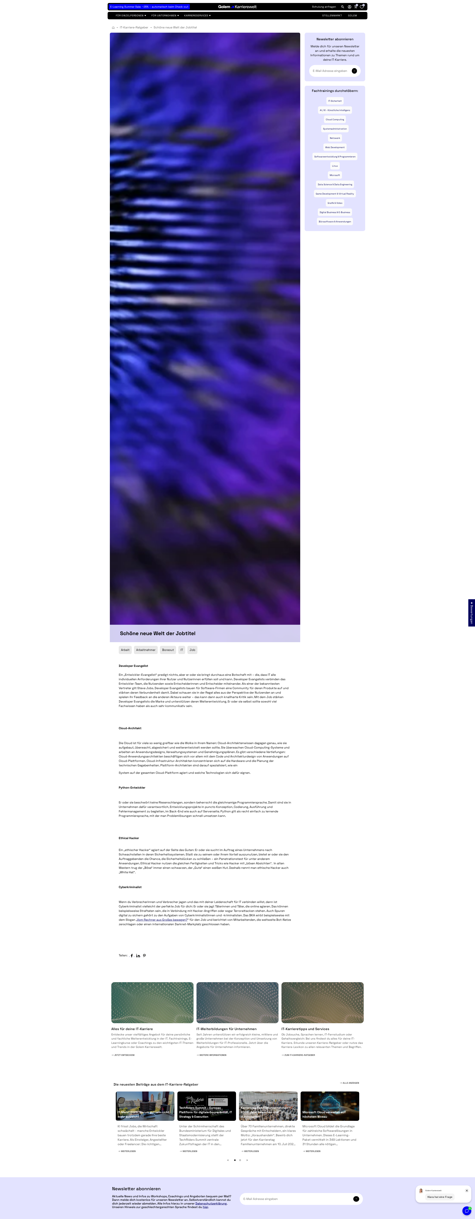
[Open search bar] (342, 6)
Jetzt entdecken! (124, 1055)
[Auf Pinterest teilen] (145, 955)
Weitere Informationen (212, 1055)
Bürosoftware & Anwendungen (335, 221)
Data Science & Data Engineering (335, 184)
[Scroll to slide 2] (240, 1160)
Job (192, 650)
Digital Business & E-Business (335, 212)
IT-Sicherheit (335, 100)
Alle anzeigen (350, 1082)
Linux (335, 165)
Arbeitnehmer (145, 650)
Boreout (168, 650)
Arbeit (125, 650)
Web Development (335, 147)
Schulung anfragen (324, 6)
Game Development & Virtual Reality (335, 193)
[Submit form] (356, 1199)
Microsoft (335, 175)
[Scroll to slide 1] (235, 1160)
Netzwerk (335, 138)
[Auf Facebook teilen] (132, 955)
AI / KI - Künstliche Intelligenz (335, 110)
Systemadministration (335, 128)
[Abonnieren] (354, 71)
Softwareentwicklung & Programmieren (335, 156)
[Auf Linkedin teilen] (139, 955)
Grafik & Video (335, 203)
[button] (350, 6)
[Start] (113, 27)
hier (205, 1207)
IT (182, 650)
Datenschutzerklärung (211, 1203)
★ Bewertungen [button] (472, 613)
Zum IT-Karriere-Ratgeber (299, 1055)
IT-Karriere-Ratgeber (134, 27)
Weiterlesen (128, 1151)
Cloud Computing (335, 119)
